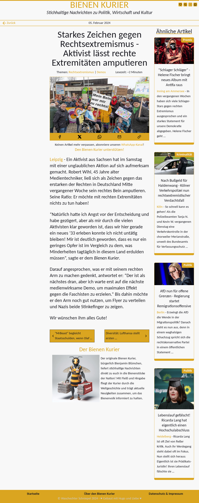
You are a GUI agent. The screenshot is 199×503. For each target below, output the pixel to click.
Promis (187, 40)
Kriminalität (184, 154)
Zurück (10, 23)
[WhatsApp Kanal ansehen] (195, 4)
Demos (101, 72)
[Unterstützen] (180, 4)
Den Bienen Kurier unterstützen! (99, 150)
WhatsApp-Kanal (132, 144)
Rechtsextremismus (81, 72)
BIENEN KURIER (99, 5)
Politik (188, 265)
